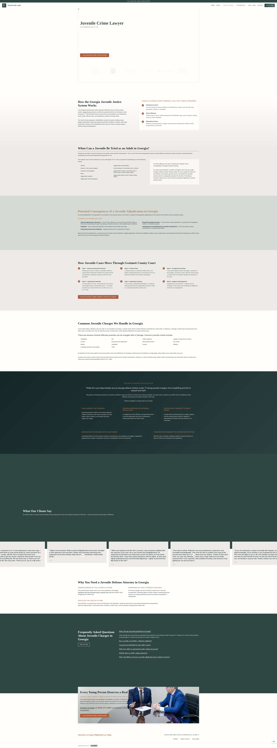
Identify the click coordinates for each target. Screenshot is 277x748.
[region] (138, 71)
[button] (94, 55)
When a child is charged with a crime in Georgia (100, 33)
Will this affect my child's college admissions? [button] (133, 653)
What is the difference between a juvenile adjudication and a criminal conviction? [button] (144, 657)
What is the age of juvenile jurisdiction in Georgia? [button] (135, 631)
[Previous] (83, 555)
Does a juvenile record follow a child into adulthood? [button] (135, 641)
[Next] (194, 555)
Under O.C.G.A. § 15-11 (89, 112)
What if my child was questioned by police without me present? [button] (138, 649)
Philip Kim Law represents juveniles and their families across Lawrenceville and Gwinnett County (108, 46)
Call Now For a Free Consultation (138, 1)
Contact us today (87, 708)
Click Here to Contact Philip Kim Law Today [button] (95, 735)
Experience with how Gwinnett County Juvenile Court (93, 592)
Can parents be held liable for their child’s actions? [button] (135, 645)
